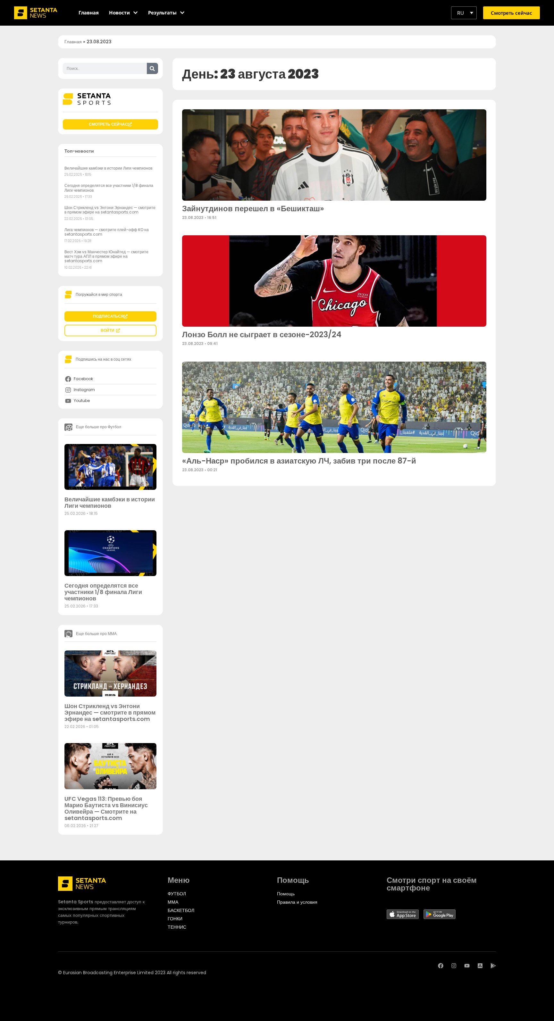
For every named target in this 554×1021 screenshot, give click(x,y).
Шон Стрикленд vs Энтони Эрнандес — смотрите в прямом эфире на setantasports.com (109, 210)
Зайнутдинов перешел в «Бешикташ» (253, 208)
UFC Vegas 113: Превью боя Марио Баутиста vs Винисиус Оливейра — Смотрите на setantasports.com (106, 808)
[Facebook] (440, 965)
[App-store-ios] (480, 965)
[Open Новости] (135, 12)
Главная (73, 41)
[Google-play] (493, 965)
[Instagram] (454, 965)
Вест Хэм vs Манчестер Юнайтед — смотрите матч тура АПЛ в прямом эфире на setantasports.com (106, 256)
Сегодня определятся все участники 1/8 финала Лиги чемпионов (108, 188)
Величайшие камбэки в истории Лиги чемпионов (108, 168)
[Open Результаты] (182, 12)
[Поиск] (152, 68)
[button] (464, 12)
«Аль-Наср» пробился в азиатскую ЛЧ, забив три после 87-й (299, 461)
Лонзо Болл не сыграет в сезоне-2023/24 (261, 334)
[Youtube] (467, 965)
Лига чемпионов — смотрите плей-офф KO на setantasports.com (106, 232)
